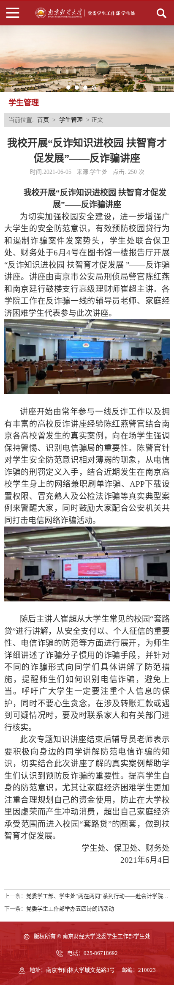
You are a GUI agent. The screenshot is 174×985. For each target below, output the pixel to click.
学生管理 (71, 120)
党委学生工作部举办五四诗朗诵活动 (70, 908)
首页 (43, 120)
